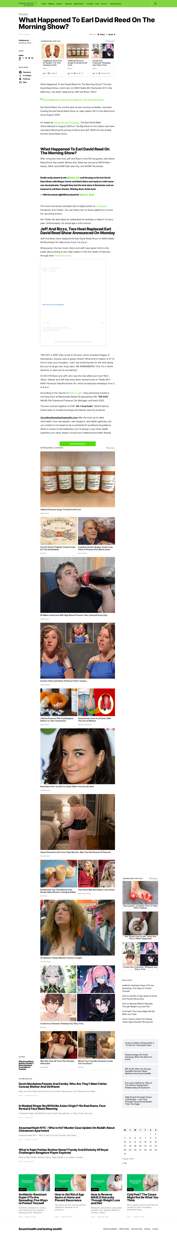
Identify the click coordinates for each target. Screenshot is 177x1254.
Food (97, 4)
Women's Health (61, 1189)
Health (58, 4)
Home (44, 4)
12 (135, 1142)
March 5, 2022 (86, 194)
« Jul (124, 1163)
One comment (25, 34)
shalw (21, 55)
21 (145, 1146)
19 (135, 1146)
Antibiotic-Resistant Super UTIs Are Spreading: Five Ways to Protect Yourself (138, 988)
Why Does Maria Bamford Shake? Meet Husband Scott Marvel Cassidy (26, 1065)
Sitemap (147, 1229)
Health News (78, 4)
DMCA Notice (124, 1229)
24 (125, 1150)
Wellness (51, 4)
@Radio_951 (73, 177)
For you (103, 4)
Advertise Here (115, 4)
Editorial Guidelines (110, 1229)
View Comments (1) (77, 444)
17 (125, 1146)
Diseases (68, 4)
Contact (155, 1229)
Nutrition (90, 4)
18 (130, 1146)
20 (140, 1146)
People (23, 14)
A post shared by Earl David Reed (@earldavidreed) (73, 342)
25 (130, 1150)
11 (130, 1142)
